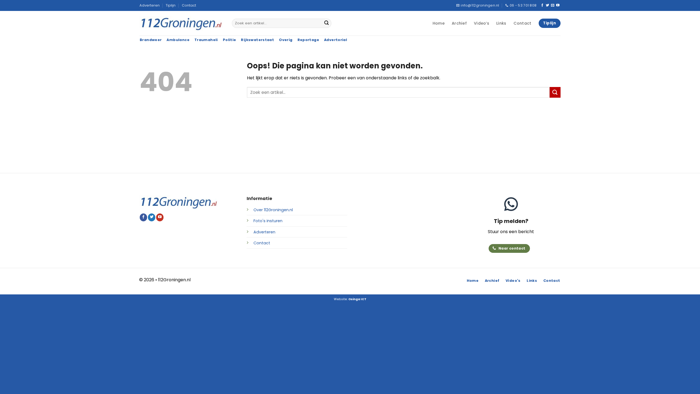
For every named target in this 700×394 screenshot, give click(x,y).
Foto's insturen (267, 221)
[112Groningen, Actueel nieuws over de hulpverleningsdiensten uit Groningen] (181, 23)
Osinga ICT (357, 299)
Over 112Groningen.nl (273, 210)
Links (501, 23)
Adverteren (149, 5)
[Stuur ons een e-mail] (552, 5)
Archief (459, 23)
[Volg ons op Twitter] (547, 5)
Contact (189, 5)
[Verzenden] (326, 23)
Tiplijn (171, 5)
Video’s (481, 23)
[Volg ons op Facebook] (542, 5)
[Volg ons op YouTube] (557, 5)
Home (439, 23)
